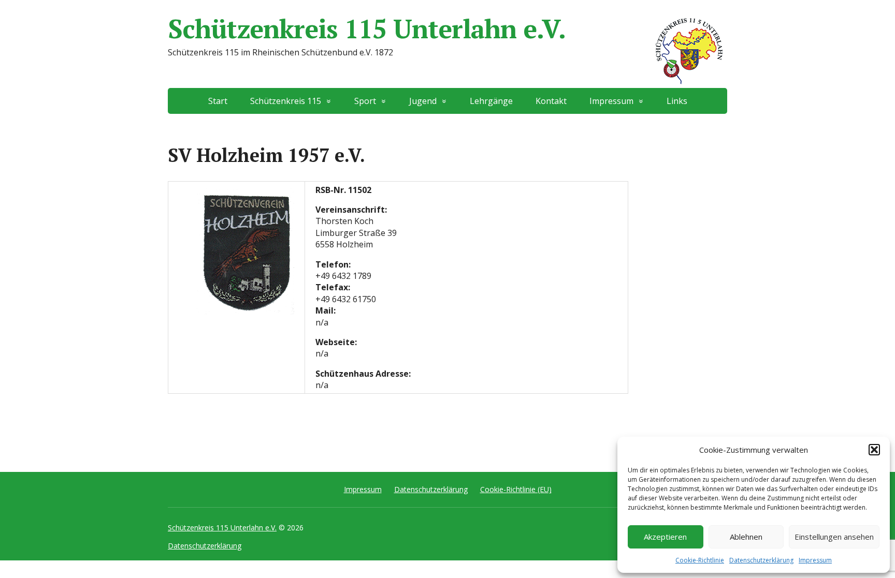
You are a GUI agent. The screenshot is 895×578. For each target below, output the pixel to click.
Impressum (815, 560)
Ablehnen (746, 536)
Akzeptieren (665, 536)
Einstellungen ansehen (834, 536)
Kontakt (551, 101)
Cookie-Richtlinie (699, 560)
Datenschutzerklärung (761, 560)
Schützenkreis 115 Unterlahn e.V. (367, 28)
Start (217, 101)
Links (677, 101)
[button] (874, 449)
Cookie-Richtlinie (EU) (516, 489)
